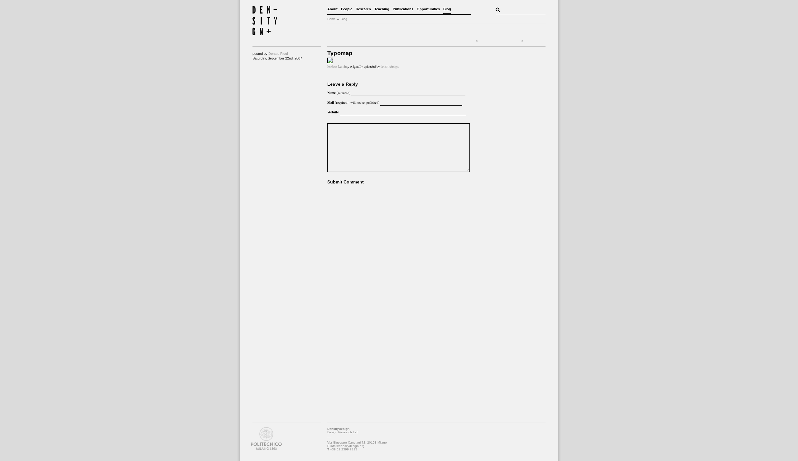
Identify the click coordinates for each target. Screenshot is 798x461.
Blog (447, 9)
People (346, 9)
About (332, 9)
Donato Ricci (278, 53)
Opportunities (428, 9)
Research (363, 9)
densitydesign (389, 66)
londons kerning (337, 66)
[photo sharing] (330, 61)
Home (331, 19)
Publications (403, 9)
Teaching (381, 9)
